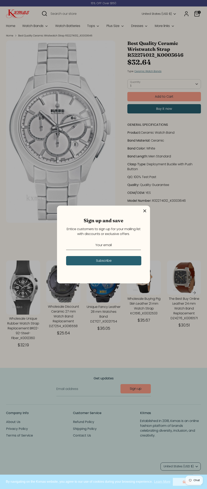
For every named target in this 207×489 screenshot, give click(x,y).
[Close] (144, 210)
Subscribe (104, 260)
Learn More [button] (162, 481)
